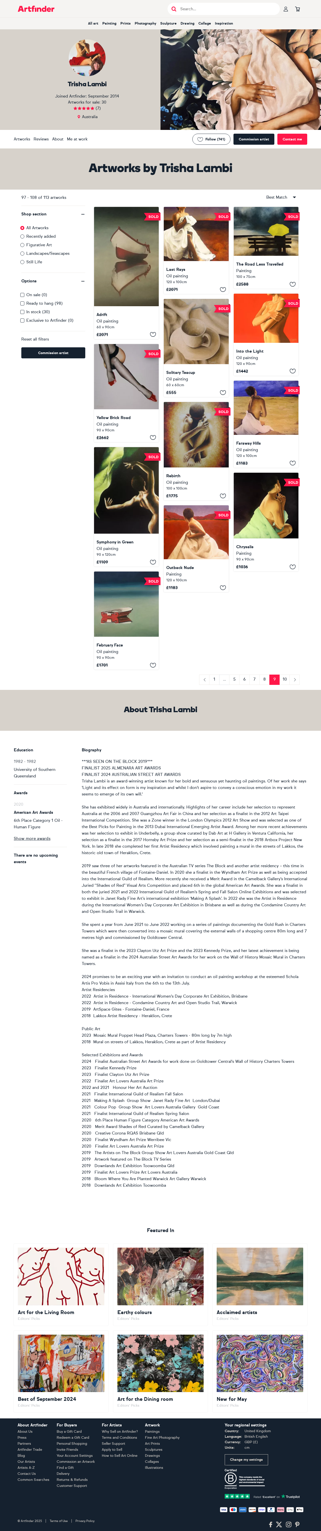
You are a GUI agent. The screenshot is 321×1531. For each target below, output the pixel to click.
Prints (125, 23)
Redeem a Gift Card (73, 1437)
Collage (204, 23)
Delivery (63, 1474)
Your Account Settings (75, 1456)
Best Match (276, 197)
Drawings (152, 1456)
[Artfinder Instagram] (288, 1524)
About (57, 139)
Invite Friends (67, 1449)
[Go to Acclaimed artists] (260, 1284)
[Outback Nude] (196, 548)
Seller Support (113, 1443)
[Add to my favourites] (153, 334)
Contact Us (27, 1474)
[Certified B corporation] (245, 1478)
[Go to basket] (297, 9)
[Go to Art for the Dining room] (160, 1371)
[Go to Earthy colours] (160, 1284)
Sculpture (168, 23)
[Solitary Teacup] (196, 348)
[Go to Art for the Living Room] (61, 1284)
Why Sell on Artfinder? (120, 1431)
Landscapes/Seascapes (47, 253)
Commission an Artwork (76, 1462)
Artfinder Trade (30, 1449)
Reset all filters (35, 339)
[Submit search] (174, 9)
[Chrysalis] (266, 522)
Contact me (292, 139)
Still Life (34, 262)
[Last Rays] (196, 250)
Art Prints (152, 1443)
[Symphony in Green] (126, 507)
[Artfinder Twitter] (279, 1524)
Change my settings (246, 1460)
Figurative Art (39, 245)
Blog (21, 1456)
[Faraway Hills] (266, 424)
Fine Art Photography (162, 1437)
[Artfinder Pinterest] (297, 1524)
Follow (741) (215, 139)
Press (22, 1437)
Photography (145, 23)
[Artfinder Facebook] (270, 1524)
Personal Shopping (72, 1443)
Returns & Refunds (72, 1480)
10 (285, 679)
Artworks (22, 139)
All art (93, 23)
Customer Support (72, 1486)
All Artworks (37, 227)
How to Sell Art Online (119, 1456)
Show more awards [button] (32, 838)
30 (104, 102)
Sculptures (154, 1449)
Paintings (152, 1431)
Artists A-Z (26, 1468)
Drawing (187, 23)
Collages (152, 1462)
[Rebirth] (196, 451)
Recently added (41, 236)
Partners (24, 1443)
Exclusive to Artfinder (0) (49, 320)
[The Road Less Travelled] (266, 248)
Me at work (77, 139)
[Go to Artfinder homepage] (36, 9)
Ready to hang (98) (44, 303)
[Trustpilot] (262, 1495)
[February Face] (126, 621)
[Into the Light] (266, 334)
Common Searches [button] (34, 1480)
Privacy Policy (85, 1521)
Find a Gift (65, 1468)
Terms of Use (59, 1521)
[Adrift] (126, 273)
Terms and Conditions (119, 1437)
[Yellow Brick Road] (126, 393)
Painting (109, 23)
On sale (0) (36, 294)
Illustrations (154, 1468)
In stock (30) (38, 311)
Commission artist (254, 139)
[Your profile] (285, 9)
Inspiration (224, 23)
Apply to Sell (112, 1449)
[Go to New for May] (260, 1371)
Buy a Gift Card (69, 1431)
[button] (53, 214)
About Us (25, 1431)
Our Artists (26, 1462)
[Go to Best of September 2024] (61, 1371)
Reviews (41, 139)
